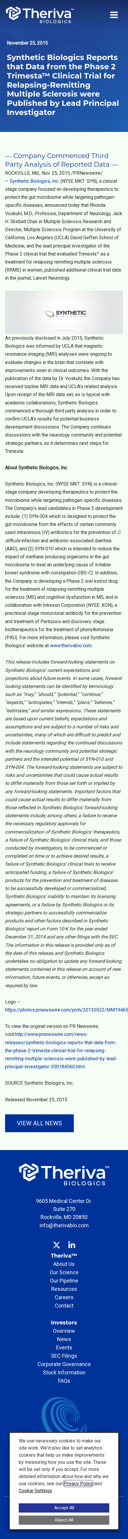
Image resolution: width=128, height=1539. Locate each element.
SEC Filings (64, 1356)
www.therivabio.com (71, 645)
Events (64, 1347)
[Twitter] (56, 1240)
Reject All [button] (64, 1520)
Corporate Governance (64, 1364)
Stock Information (64, 1372)
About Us (64, 1264)
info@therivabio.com (64, 1225)
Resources (64, 1289)
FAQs (64, 1381)
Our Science (64, 1272)
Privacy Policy (78, 1483)
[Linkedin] (72, 1240)
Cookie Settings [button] (35, 1491)
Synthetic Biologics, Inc (34, 181)
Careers (64, 1297)
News (64, 1339)
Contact (64, 1305)
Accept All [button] (64, 1507)
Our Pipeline (64, 1280)
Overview (64, 1331)
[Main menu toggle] (114, 15)
